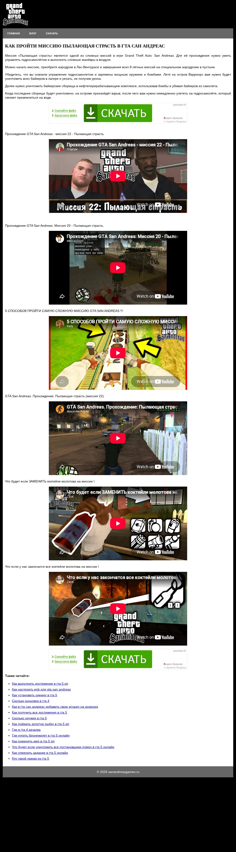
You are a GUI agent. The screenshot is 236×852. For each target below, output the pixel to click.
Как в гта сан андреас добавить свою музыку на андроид (55, 706)
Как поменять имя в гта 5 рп (33, 741)
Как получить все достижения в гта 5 (39, 712)
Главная (13, 33)
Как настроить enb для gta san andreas (41, 689)
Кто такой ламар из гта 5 (30, 758)
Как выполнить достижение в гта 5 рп (40, 683)
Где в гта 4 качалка (26, 730)
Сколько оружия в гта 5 (29, 718)
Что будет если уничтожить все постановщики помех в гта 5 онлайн (63, 747)
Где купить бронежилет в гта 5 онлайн (41, 735)
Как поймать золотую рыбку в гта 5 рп (40, 724)
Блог (32, 33)
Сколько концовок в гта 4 (30, 701)
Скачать (52, 33)
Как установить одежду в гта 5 (34, 695)
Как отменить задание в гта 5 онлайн (40, 753)
